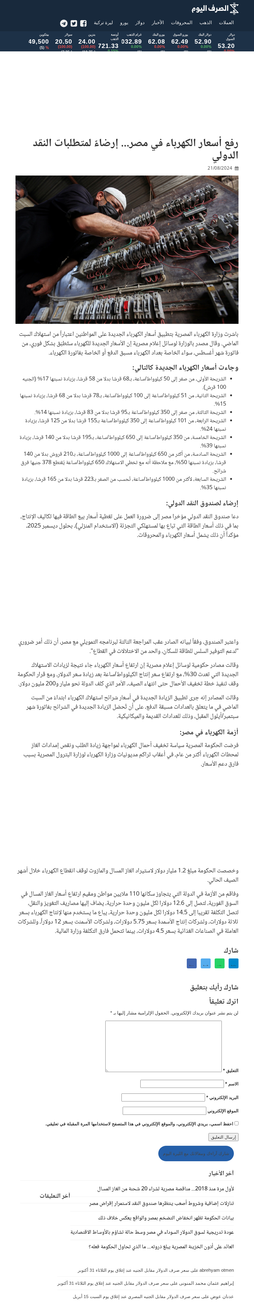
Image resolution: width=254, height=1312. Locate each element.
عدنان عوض (222, 1296)
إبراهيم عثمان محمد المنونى (206, 1283)
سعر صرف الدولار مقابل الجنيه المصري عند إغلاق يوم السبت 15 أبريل (136, 1296)
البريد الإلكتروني (222, 1097)
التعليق (231, 1070)
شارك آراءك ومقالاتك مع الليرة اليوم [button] (196, 1153)
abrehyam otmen (216, 1270)
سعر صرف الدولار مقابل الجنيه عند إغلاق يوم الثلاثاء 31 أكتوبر (133, 1270)
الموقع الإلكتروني (223, 1110)
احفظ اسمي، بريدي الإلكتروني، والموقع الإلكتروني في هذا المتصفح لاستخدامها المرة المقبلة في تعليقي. (139, 1123)
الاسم (232, 1083)
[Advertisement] (127, 89)
